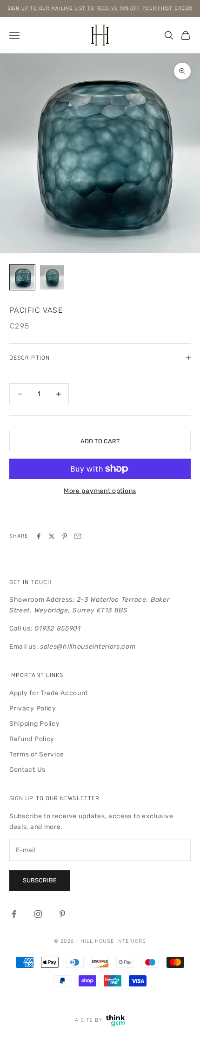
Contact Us (27, 770)
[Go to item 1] (22, 277)
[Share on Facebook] (38, 536)
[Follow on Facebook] (14, 914)
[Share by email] (77, 536)
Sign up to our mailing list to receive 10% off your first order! (100, 8)
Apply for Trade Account (48, 693)
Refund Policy (31, 739)
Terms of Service (36, 754)
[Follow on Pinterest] (62, 914)
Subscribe (40, 880)
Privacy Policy (32, 708)
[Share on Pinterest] (64, 536)
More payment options (100, 491)
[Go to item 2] (52, 277)
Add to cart (100, 441)
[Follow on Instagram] (38, 914)
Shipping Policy (34, 724)
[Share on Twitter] (51, 536)
